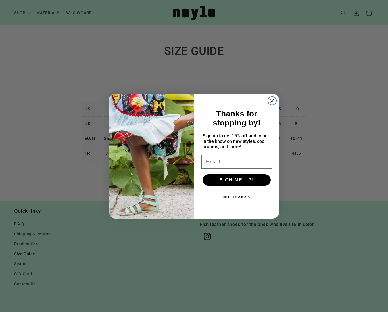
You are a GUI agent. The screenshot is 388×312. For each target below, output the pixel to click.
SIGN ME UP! (237, 179)
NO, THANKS (236, 197)
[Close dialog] (272, 101)
